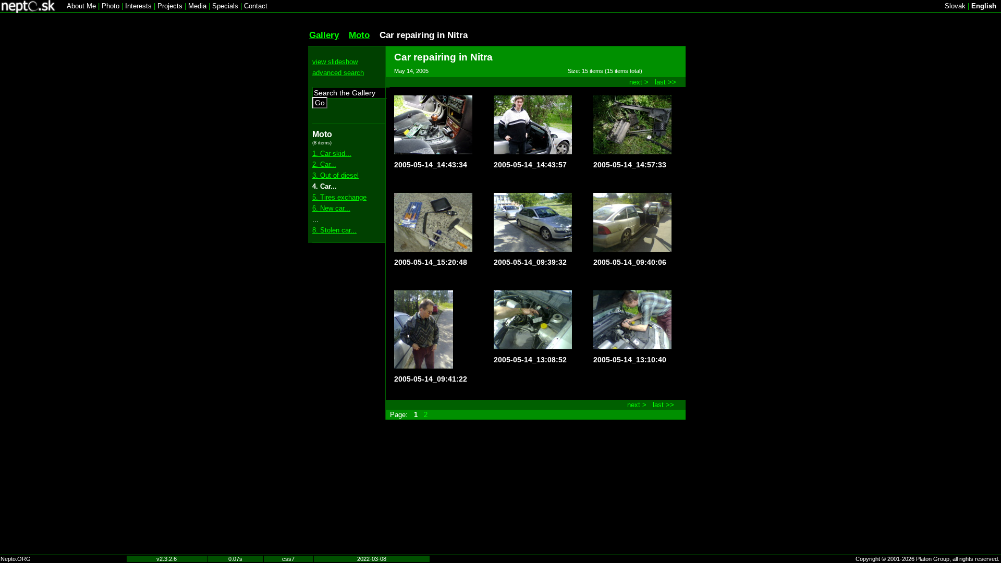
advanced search (338, 73)
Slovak (955, 6)
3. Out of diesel (335, 175)
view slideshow (335, 62)
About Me (81, 6)
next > (639, 82)
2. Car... (324, 164)
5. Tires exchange (339, 197)
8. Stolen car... (334, 230)
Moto (359, 35)
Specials (225, 6)
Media (197, 6)
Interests (138, 6)
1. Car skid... (331, 153)
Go (320, 103)
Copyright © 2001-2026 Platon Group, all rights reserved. (927, 559)
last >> (665, 82)
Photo (110, 6)
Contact (255, 6)
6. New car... (331, 208)
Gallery (324, 35)
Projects (169, 6)
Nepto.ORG (16, 559)
